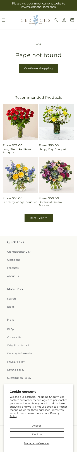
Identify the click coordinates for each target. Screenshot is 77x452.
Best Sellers (38, 218)
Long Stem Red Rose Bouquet (17, 151)
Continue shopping (38, 68)
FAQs (10, 329)
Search (11, 298)
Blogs (11, 306)
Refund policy (15, 369)
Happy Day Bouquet (52, 149)
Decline (37, 434)
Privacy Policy (16, 361)
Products (13, 267)
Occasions (13, 259)
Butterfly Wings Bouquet (20, 202)
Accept (36, 425)
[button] (56, 20)
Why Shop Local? (18, 345)
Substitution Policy (19, 377)
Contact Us (14, 337)
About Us (13, 276)
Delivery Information (20, 353)
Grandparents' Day (18, 251)
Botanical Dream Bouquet (50, 203)
